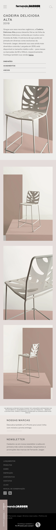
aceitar (4, 506)
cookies (4, 516)
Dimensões (7, 61)
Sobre (6, 469)
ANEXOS (6, 70)
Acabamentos (9, 66)
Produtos (7, 465)
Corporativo (9, 477)
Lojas (5, 485)
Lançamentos (9, 461)
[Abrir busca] (51, 6)
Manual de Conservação (14, 489)
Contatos (7, 481)
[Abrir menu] (5, 6)
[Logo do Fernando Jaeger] (28, 6)
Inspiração (8, 473)
